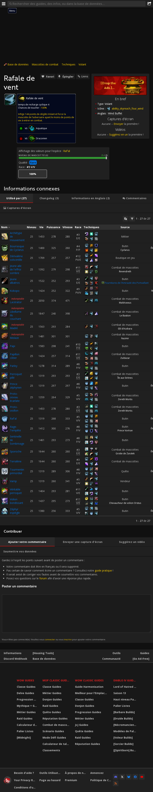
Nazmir (125, 338)
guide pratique (103, 570)
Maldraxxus (125, 302)
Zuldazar (125, 358)
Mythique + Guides (27, 706)
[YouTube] (142, 777)
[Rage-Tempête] (4, 428)
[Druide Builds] (123, 718)
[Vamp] (4, 481)
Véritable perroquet (16, 491)
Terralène (15, 461)
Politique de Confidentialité (101, 780)
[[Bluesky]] (129, 777)
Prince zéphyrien (15, 385)
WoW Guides (25, 680)
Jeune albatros (15, 280)
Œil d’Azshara (125, 328)
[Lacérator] (4, 300)
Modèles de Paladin (125, 731)
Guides (144, 653)
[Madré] (4, 326)
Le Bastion (125, 315)
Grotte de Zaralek (125, 453)
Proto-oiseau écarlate (15, 397)
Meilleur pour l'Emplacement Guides (92, 693)
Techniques (68, 64)
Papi (12, 346)
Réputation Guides (55, 718)
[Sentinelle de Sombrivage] (4, 439)
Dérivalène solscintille (16, 257)
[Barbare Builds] (124, 712)
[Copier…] (125, 218)
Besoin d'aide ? (24, 773)
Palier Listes (25, 731)
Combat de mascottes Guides (56, 725)
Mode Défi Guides (54, 737)
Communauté (111, 658)
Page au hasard (49, 780)
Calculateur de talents (27, 725)
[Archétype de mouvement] (4, 236)
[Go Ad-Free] (141, 658)
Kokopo (14, 290)
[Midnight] (24, 737)
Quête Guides (52, 712)
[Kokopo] (4, 290)
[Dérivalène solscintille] (4, 257)
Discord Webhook (15, 658)
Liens (84, 76)
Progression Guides (27, 699)
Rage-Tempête (15, 428)
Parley (13, 366)
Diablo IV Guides (124, 680)
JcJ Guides (81, 725)
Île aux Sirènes (125, 377)
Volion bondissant (16, 501)
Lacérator (16, 302)
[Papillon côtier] (4, 356)
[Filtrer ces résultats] (132, 218)
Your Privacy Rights (25, 780)
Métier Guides (26, 712)
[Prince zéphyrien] (4, 385)
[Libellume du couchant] (4, 313)
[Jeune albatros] (4, 280)
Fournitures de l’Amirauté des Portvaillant (127, 282)
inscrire (68, 639)
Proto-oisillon (14, 408)
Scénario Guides (53, 731)
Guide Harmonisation (89, 686)
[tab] (16, 198)
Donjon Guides (52, 699)
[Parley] (4, 365)
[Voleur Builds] (123, 737)
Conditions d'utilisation (25, 787)
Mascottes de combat (45, 64)
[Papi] (4, 346)
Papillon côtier (14, 356)
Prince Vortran (125, 430)
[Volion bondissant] (4, 501)
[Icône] (10, 99)
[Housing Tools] (43, 653)
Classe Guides (26, 686)
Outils (117, 653)
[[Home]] (7, 783)
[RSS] (115, 783)
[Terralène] (4, 461)
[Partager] (149, 3)
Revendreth (125, 271)
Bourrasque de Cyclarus (17, 248)
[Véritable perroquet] (4, 491)
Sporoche (15, 451)
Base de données (18, 64)
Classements (51, 750)
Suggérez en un (118, 134)
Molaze (14, 338)
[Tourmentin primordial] (4, 471)
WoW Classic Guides (89, 680)
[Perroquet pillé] (4, 375)
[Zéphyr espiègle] (4, 510)
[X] (122, 777)
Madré (14, 328)
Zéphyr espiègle (15, 510)
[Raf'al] (4, 418)
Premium (71, 780)
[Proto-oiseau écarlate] (4, 397)
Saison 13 (119, 693)
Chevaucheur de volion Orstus (125, 503)
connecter (50, 639)
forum (43, 578)
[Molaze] (4, 336)
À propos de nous (76, 773)
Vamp (13, 481)
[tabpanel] (76, 369)
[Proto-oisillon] (4, 408)
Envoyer (118, 124)
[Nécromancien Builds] (125, 725)
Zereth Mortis (125, 399)
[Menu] (3, 3)
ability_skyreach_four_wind (127, 108)
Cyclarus (125, 250)
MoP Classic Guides (56, 680)
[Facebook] (135, 777)
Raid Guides (24, 718)
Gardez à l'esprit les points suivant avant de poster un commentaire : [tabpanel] (57, 599)
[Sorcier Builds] (123, 744)
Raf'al (66, 151)
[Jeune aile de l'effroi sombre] (4, 269)
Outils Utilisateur (50, 773)
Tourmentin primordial (17, 471)
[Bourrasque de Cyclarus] (4, 248)
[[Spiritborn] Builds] (125, 750)
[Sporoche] (4, 451)
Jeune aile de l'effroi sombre (15, 269)
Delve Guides (25, 693)
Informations (12, 653)
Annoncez (97, 773)
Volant (82, 64)
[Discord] (115, 777)
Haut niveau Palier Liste (125, 699)
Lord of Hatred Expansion (125, 686)
